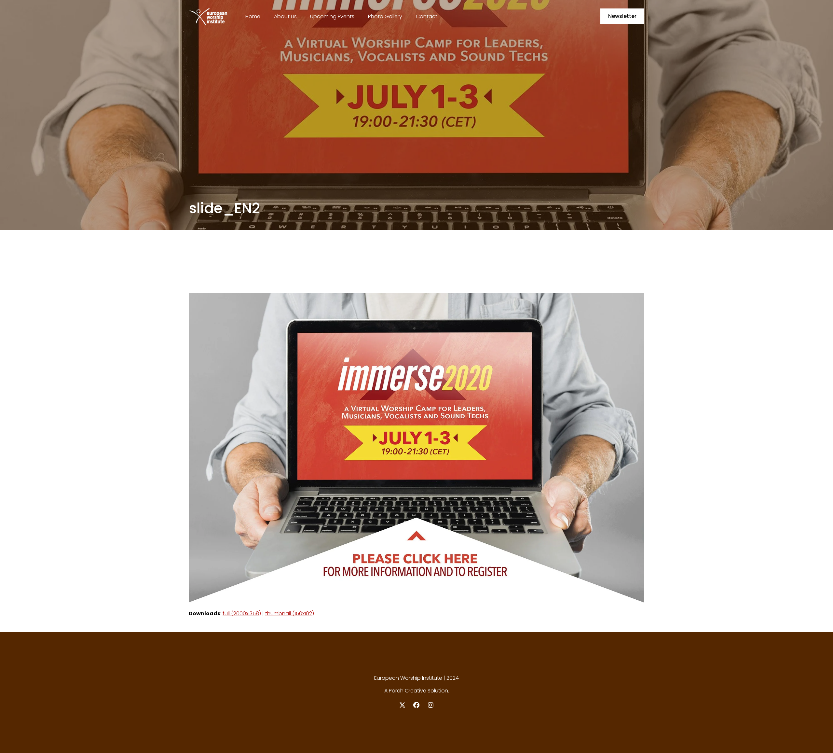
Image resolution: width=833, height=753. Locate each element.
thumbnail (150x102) (289, 613)
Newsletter (622, 16)
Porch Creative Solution (418, 690)
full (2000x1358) (242, 613)
